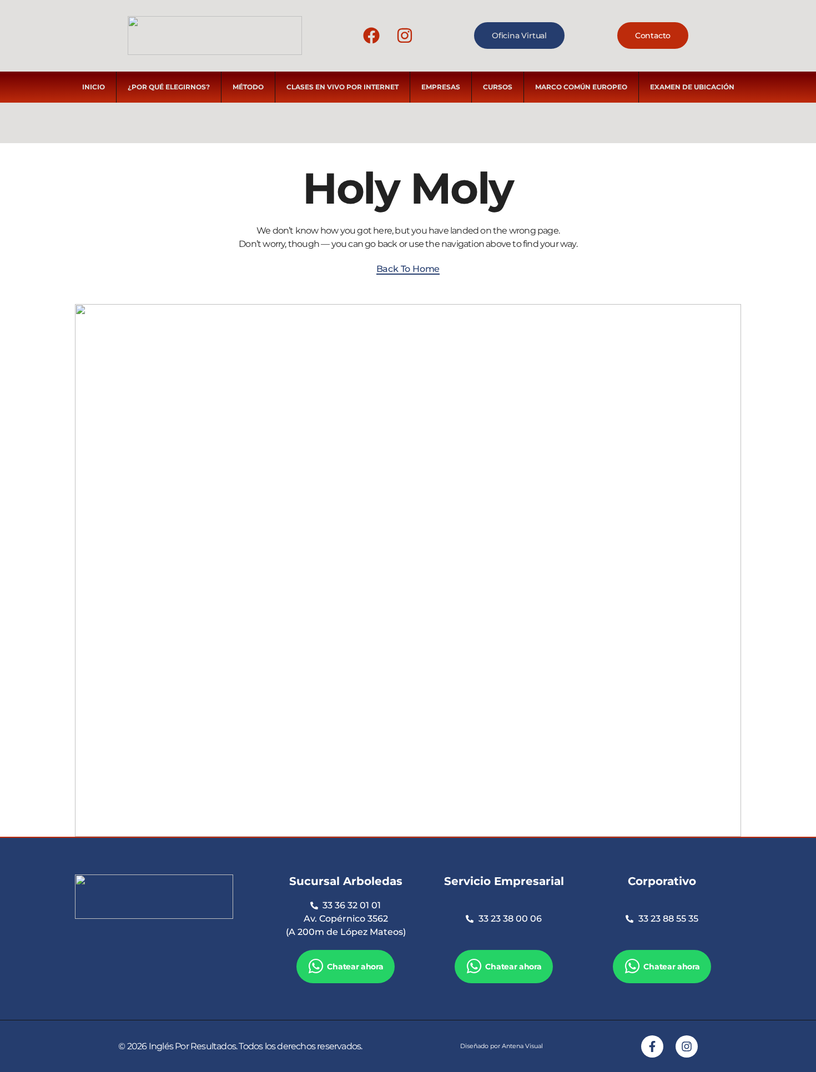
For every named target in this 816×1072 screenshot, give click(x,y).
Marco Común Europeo (581, 87)
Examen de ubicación (692, 87)
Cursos (497, 87)
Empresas (440, 87)
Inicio (93, 87)
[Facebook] (371, 35)
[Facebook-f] (652, 1046)
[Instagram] (404, 35)
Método (248, 87)
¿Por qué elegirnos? (169, 87)
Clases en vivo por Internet (342, 87)
